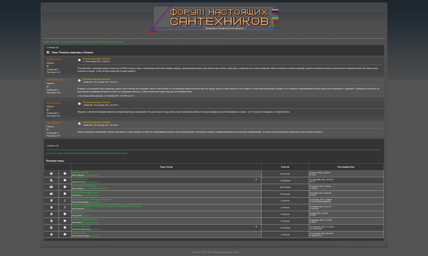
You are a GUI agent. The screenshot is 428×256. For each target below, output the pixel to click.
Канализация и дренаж (90, 222)
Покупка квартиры (81, 226)
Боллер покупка (79, 179)
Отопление (95, 195)
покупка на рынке (80, 172)
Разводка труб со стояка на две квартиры (91, 199)
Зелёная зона (94, 175)
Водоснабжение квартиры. (84, 186)
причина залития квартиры (85, 219)
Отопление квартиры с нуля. (85, 192)
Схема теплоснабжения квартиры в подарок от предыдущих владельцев (106, 206)
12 (92, 189)
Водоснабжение (100, 189)
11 (90, 189)
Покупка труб (78, 213)
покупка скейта (79, 233)
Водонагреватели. (92, 182)
